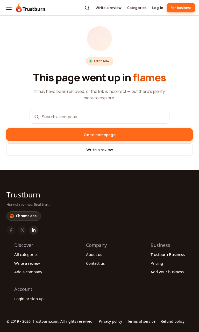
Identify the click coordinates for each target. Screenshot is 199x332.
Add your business (167, 271)
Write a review (109, 7)
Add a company (28, 271)
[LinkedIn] (33, 230)
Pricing (157, 263)
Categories (136, 7)
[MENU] (9, 7)
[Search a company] (87, 8)
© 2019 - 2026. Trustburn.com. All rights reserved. (50, 321)
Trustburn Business (168, 254)
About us (94, 254)
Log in (157, 7)
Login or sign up (29, 298)
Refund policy (172, 321)
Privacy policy (110, 321)
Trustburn (23, 195)
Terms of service (141, 321)
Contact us (95, 263)
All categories (26, 254)
